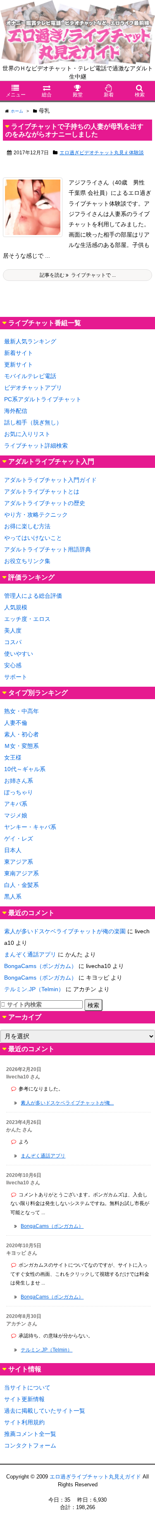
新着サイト (18, 353)
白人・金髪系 (21, 885)
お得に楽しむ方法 (27, 526)
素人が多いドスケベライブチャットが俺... (67, 1103)
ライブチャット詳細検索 (36, 445)
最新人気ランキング (30, 341)
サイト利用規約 (24, 1422)
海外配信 (15, 410)
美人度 (12, 630)
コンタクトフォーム (30, 1445)
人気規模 (15, 607)
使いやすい (18, 653)
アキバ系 (15, 803)
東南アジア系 (21, 873)
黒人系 (12, 896)
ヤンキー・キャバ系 (30, 827)
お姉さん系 (18, 780)
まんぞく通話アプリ (30, 954)
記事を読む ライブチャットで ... (78, 275)
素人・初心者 (21, 734)
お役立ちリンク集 (27, 561)
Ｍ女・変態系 (21, 746)
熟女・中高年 (21, 711)
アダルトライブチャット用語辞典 (47, 549)
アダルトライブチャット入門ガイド (50, 480)
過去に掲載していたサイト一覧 (44, 1410)
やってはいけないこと (33, 537)
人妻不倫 (15, 722)
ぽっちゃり (18, 792)
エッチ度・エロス (27, 619)
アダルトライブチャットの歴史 (44, 503)
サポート (15, 676)
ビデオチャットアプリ (33, 387)
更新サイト (18, 364)
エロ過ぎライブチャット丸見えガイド (95, 1477)
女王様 (12, 757)
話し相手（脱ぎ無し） (33, 422)
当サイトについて (27, 1387)
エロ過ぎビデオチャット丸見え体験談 (102, 153)
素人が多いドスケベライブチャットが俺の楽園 (65, 931)
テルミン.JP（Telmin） (34, 989)
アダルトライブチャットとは (41, 491)
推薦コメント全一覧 (30, 1434)
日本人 (12, 850)
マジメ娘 (15, 815)
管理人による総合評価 (33, 595)
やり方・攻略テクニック (36, 514)
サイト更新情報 (24, 1399)
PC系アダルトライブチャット (42, 399)
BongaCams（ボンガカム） (40, 966)
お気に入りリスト (27, 434)
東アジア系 (18, 861)
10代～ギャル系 (24, 769)
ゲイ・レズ (18, 838)
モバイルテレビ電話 (30, 376)
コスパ (12, 642)
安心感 (12, 665)
